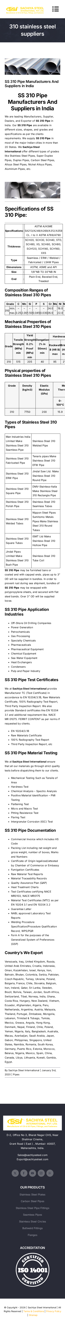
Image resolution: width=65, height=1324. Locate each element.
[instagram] (41, 1173)
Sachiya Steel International (23, 1070)
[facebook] (23, 1173)
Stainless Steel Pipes (22, 155)
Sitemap (33, 1315)
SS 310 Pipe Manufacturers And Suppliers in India (33, 62)
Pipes (16, 1074)
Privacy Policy (53, 1311)
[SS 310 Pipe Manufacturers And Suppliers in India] (32, 66)
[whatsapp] (49, 1173)
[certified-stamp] (32, 1254)
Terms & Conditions (33, 1311)
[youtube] (32, 1173)
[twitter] (15, 1173)
